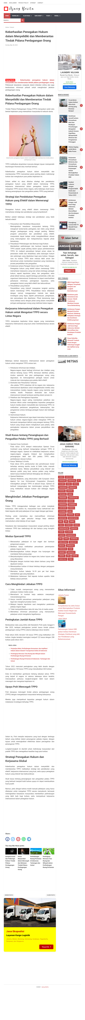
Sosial (56, 15)
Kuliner (61, 484)
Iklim (69, 511)
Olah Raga (26, 15)
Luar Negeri (62, 508)
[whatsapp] (24, 839)
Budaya (77, 525)
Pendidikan (62, 504)
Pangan (71, 508)
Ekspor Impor (73, 518)
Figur (48, 15)
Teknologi (15, 15)
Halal (61, 525)
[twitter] (13, 839)
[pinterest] (18, 839)
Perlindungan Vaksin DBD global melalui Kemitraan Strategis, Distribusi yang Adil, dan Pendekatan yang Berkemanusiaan (69, 634)
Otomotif (69, 525)
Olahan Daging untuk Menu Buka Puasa (73, 149)
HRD (60, 538)
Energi (72, 521)
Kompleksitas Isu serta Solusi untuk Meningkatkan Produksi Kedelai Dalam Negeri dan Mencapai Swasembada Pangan (69, 611)
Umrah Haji (62, 559)
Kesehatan (72, 480)
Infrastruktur (63, 528)
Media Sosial (63, 542)
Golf (77, 514)
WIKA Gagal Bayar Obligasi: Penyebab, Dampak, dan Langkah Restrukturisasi (74, 286)
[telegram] (29, 839)
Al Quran (69, 532)
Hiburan (61, 555)
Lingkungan (63, 487)
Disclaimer (13, 3)
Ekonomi (61, 490)
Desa (60, 521)
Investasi (74, 528)
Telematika (74, 538)
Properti (62, 552)
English (61, 545)
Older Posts (51, 895)
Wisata (76, 484)
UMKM (70, 494)
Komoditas (70, 545)
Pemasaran (62, 497)
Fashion (70, 514)
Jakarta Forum (63, 595)
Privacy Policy (23, 3)
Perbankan (62, 549)
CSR (66, 521)
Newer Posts (9, 895)
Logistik (61, 535)
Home (5, 3)
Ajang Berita (45, 987)
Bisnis (61, 477)
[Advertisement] (29, 62)
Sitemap (33, 3)
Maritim (74, 555)
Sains (66, 538)
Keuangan (62, 514)
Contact (40, 3)
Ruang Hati (73, 542)
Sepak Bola (71, 552)
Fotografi (62, 511)
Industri (69, 490)
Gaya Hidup (38, 15)
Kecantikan (62, 518)
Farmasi (71, 501)
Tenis (70, 559)
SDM (68, 555)
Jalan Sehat (62, 619)
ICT (79, 480)
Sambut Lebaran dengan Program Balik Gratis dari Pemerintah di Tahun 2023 (73, 188)
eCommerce (72, 504)
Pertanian (62, 494)
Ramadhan (72, 487)
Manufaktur (71, 535)
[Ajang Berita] (19, 8)
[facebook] (7, 839)
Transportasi (73, 497)
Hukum (61, 532)
